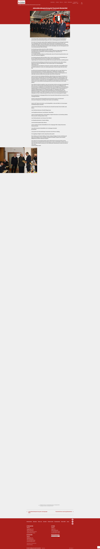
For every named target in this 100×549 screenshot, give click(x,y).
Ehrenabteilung (41, 6)
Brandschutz (75, 2)
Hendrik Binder (48, 9)
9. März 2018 (54, 9)
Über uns (61, 2)
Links (77, 3)
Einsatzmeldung (30, 544)
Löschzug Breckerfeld (50, 505)
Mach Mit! (74, 3)
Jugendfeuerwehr (47, 6)
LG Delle (53, 6)
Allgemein (35, 6)
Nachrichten (52, 2)
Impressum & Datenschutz (31, 543)
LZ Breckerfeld (64, 6)
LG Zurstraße (58, 6)
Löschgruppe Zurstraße (43, 505)
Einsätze (57, 2)
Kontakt (65, 2)
